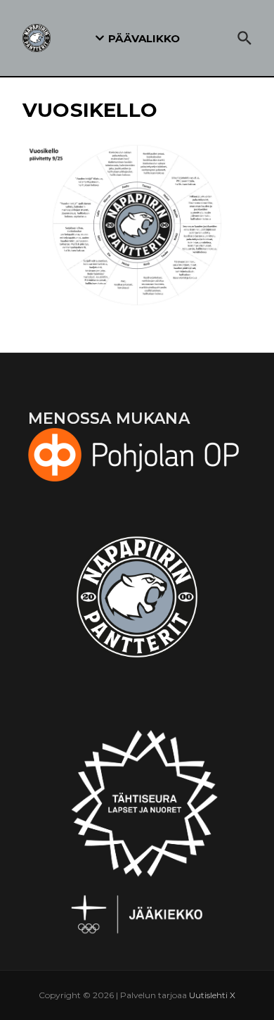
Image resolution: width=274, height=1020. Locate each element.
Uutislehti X (212, 995)
